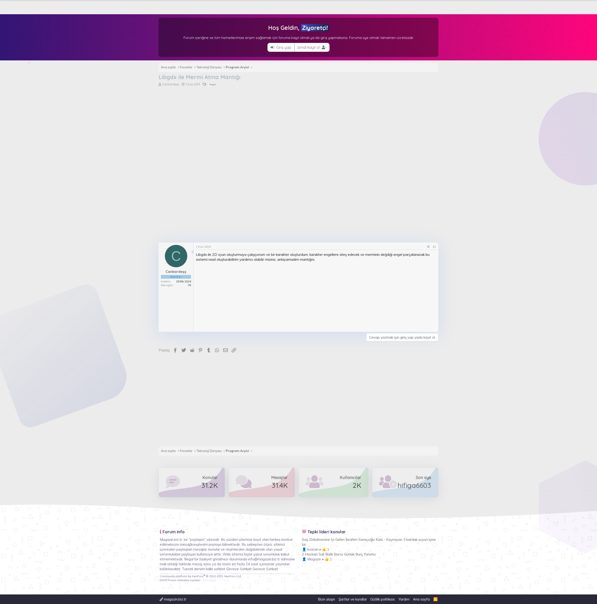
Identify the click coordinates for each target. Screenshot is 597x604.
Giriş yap (283, 47)
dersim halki (203, 569)
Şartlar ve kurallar (353, 599)
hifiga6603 (414, 485)
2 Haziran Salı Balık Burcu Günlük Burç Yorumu (339, 554)
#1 (434, 246)
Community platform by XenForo (201, 576)
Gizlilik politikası (382, 599)
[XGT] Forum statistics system (188, 580)
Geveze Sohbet (239, 569)
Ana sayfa (421, 599)
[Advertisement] (298, 122)
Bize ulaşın (326, 599)
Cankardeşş (170, 84)
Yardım (404, 599)
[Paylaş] (428, 247)
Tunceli (187, 569)
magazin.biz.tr (174, 599)
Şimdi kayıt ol (309, 47)
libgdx (213, 84)
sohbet (220, 569)
